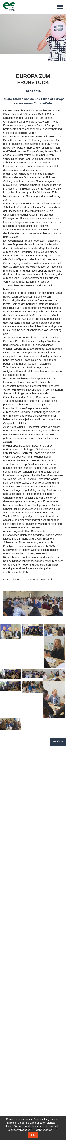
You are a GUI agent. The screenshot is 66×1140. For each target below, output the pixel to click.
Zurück (57, 742)
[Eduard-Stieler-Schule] (9, 6)
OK (33, 1135)
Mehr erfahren (44, 1130)
